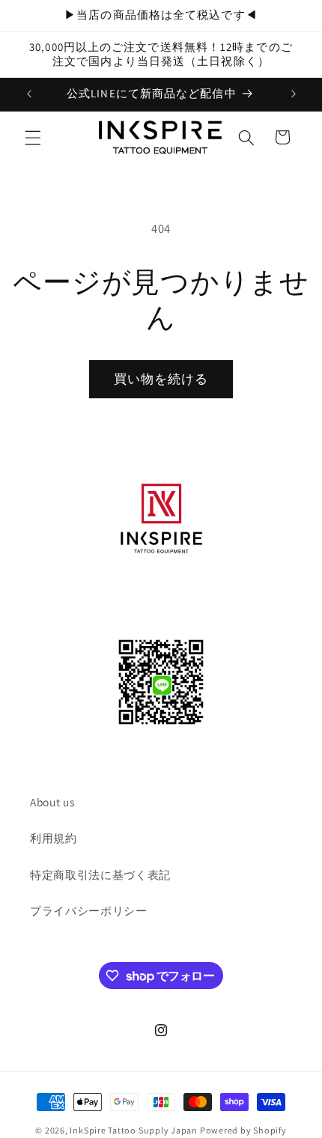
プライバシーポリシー (89, 910)
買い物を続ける (161, 379)
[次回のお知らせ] (293, 94)
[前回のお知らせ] (29, 94)
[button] (33, 137)
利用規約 (53, 837)
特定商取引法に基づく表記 (100, 874)
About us (52, 801)
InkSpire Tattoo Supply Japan (134, 1130)
